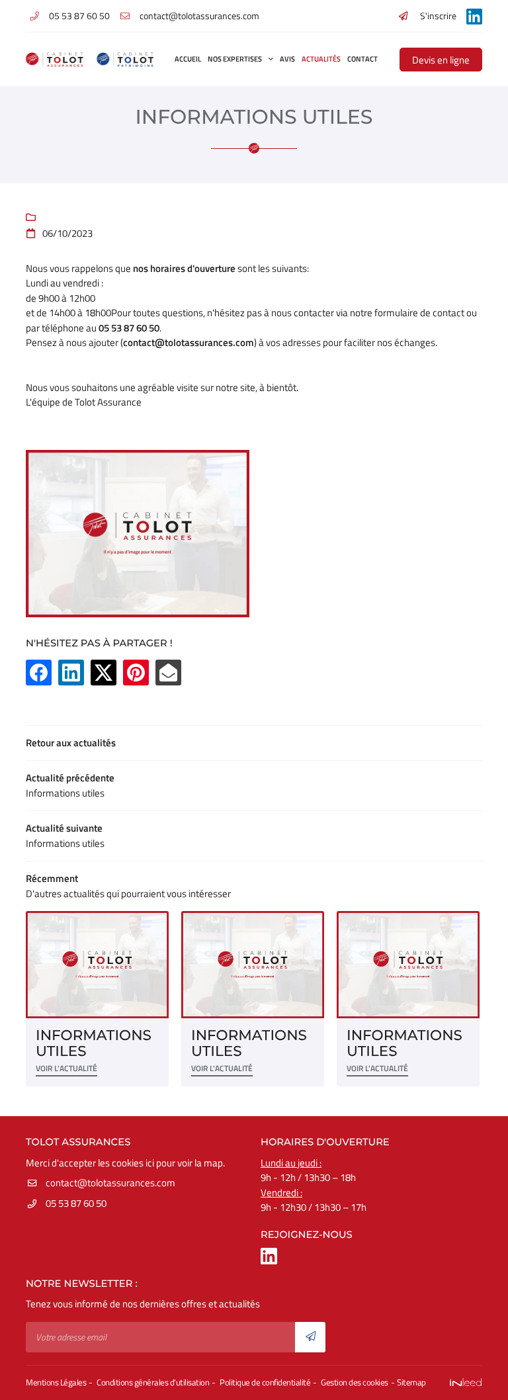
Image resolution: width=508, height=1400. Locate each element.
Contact (362, 59)
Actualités (321, 59)
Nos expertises (235, 59)
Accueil (188, 59)
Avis (287, 59)
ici (150, 1162)
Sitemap (411, 1382)
